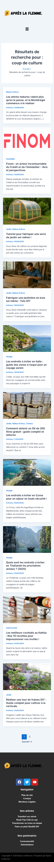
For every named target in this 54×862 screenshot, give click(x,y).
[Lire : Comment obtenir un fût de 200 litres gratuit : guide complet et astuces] (27, 405)
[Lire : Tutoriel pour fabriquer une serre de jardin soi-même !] (27, 211)
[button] (27, 29)
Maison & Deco (12, 92)
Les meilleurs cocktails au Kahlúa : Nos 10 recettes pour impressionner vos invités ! (26, 636)
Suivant (27, 741)
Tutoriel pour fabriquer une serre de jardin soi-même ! (26, 235)
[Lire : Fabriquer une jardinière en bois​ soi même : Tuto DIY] (27, 274)
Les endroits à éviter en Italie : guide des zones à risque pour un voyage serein (26, 364)
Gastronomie (11, 628)
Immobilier (10, 159)
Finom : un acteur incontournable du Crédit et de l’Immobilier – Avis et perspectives (26, 167)
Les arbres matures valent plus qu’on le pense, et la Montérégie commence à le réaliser (25, 100)
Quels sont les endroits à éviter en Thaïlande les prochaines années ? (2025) (25, 565)
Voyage (9, 357)
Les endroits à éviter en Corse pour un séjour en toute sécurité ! (26, 497)
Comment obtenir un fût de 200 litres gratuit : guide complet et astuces (25, 431)
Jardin (8, 229)
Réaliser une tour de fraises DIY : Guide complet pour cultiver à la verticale (26, 703)
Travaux (29, 424)
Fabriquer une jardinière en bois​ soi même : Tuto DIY (25, 299)
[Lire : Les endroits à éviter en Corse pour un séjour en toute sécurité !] (27, 472)
